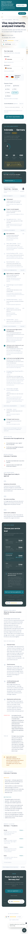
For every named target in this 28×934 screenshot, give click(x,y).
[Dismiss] (26, 923)
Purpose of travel (8, 83)
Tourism (8, 85)
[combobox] (14, 59)
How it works (14, 895)
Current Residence (11, 103)
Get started (22, 13)
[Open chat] (24, 930)
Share (23, 867)
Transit (15, 92)
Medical (8, 96)
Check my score (9, 180)
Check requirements (14, 117)
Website (21, 830)
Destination (7, 65)
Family (8, 92)
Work (15, 89)
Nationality (7, 56)
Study (8, 89)
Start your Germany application (13, 592)
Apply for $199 (20, 5)
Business (17, 85)
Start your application (13, 891)
